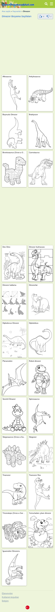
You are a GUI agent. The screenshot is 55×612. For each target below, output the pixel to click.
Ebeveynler (7, 593)
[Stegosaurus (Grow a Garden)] (14, 455)
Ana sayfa (6, 11)
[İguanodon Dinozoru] (14, 569)
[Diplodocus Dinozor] (14, 341)
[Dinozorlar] (40, 303)
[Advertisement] (27, 47)
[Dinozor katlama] (14, 303)
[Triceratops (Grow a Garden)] (14, 531)
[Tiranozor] (14, 493)
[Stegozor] (40, 455)
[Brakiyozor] (40, 133)
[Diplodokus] (40, 341)
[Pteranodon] (14, 379)
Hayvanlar (16, 11)
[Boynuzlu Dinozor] (14, 133)
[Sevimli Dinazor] (14, 417)
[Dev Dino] (14, 265)
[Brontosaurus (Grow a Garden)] (14, 171)
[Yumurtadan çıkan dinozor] (40, 531)
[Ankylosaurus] (40, 95)
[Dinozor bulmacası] (40, 265)
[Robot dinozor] (40, 379)
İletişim (5, 601)
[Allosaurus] (14, 95)
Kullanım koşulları (10, 597)
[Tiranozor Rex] (40, 493)
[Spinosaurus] (40, 417)
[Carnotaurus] (40, 171)
